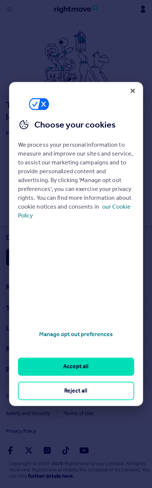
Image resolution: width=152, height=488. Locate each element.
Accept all (76, 366)
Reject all (75, 390)
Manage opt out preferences (76, 334)
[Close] (132, 91)
